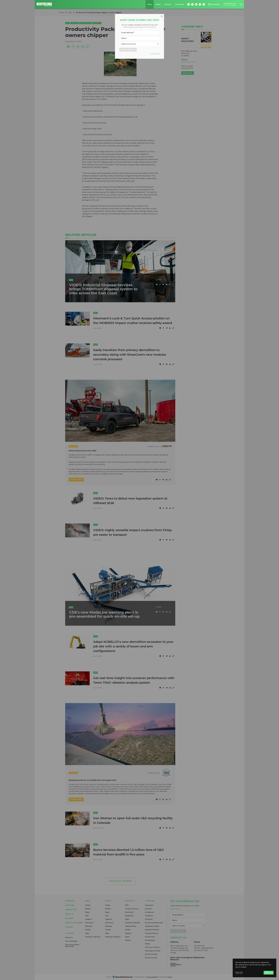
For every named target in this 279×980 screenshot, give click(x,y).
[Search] (241, 4)
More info (239, 972)
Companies (179, 4)
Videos (158, 4)
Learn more (155, 53)
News (149, 4)
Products (167, 4)
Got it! (268, 973)
